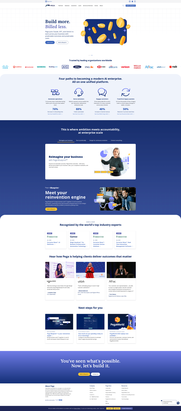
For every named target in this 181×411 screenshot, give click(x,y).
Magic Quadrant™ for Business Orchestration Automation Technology (78, 244)
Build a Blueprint (131, 5)
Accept (109, 408)
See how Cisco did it (78, 114)
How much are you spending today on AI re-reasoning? (90, 334)
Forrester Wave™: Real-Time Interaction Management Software (123, 244)
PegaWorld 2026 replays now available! (119, 334)
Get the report (51, 43)
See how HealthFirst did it (54, 114)
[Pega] (50, 5)
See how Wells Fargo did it (101, 114)
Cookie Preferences (126, 408)
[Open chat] (178, 403)
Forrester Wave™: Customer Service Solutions (98, 244)
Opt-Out (117, 408)
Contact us (95, 374)
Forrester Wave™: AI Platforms (53, 243)
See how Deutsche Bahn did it (125, 114)
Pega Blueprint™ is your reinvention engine (58, 334)
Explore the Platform (65, 43)
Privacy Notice (77, 408)
